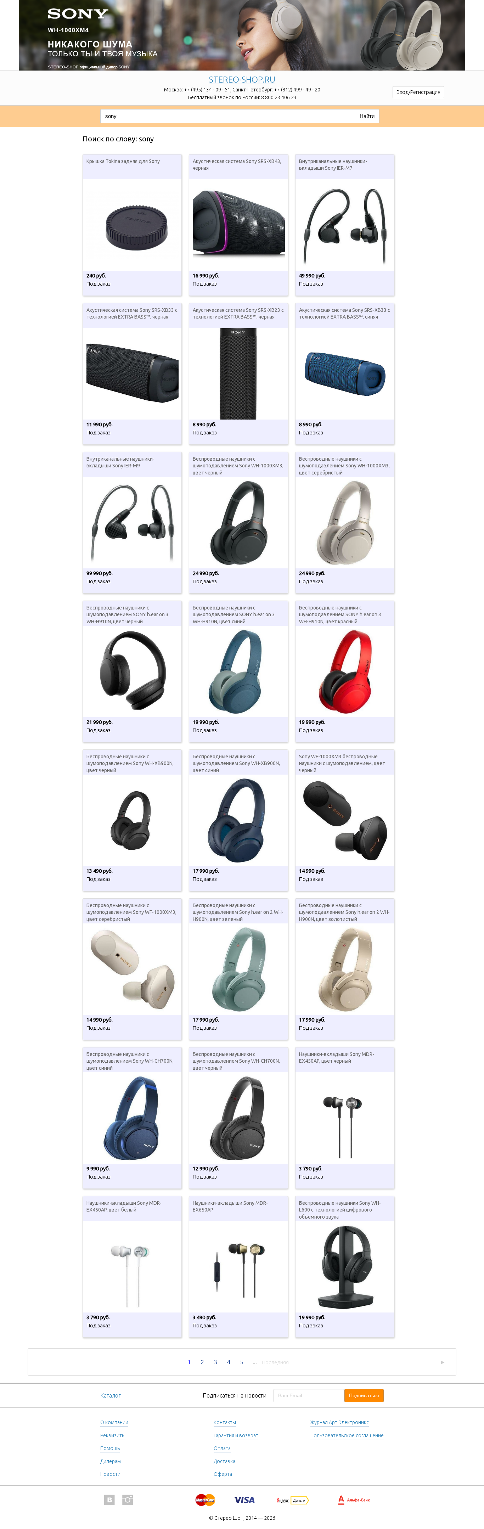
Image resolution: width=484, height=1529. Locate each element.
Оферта (223, 1474)
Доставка (224, 1461)
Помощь (110, 1448)
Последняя (275, 1362)
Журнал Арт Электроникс (339, 1422)
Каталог (110, 1395)
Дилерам (110, 1461)
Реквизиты (112, 1435)
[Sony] (242, 26)
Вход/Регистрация (418, 92)
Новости (110, 1474)
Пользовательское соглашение (347, 1435)
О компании (114, 1422)
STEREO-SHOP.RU (242, 80)
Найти (367, 116)
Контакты (225, 1422)
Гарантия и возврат (236, 1435)
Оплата (222, 1448)
